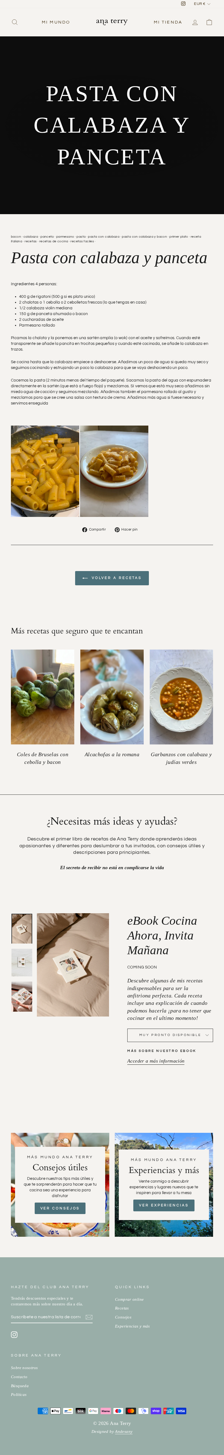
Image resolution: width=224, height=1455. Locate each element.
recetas (31, 241)
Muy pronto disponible (170, 1035)
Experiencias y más (132, 1326)
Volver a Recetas (116, 578)
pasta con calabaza (103, 236)
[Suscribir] (89, 1317)
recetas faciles (82, 241)
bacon (16, 236)
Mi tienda (168, 22)
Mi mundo (56, 22)
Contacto (19, 1376)
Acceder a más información (155, 1061)
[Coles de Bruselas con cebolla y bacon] (42, 697)
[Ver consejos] (60, 1185)
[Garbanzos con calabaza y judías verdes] (181, 697)
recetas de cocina (53, 241)
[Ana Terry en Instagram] (14, 1334)
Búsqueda (20, 1385)
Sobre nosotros (24, 1367)
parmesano (65, 236)
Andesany (123, 1431)
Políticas (18, 1394)
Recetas (122, 1308)
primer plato (178, 236)
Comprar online (129, 1299)
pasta (81, 236)
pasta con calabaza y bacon (144, 236)
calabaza (30, 236)
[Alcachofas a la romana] (112, 697)
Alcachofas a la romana (112, 754)
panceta (47, 236)
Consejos (123, 1317)
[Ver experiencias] (164, 1185)
